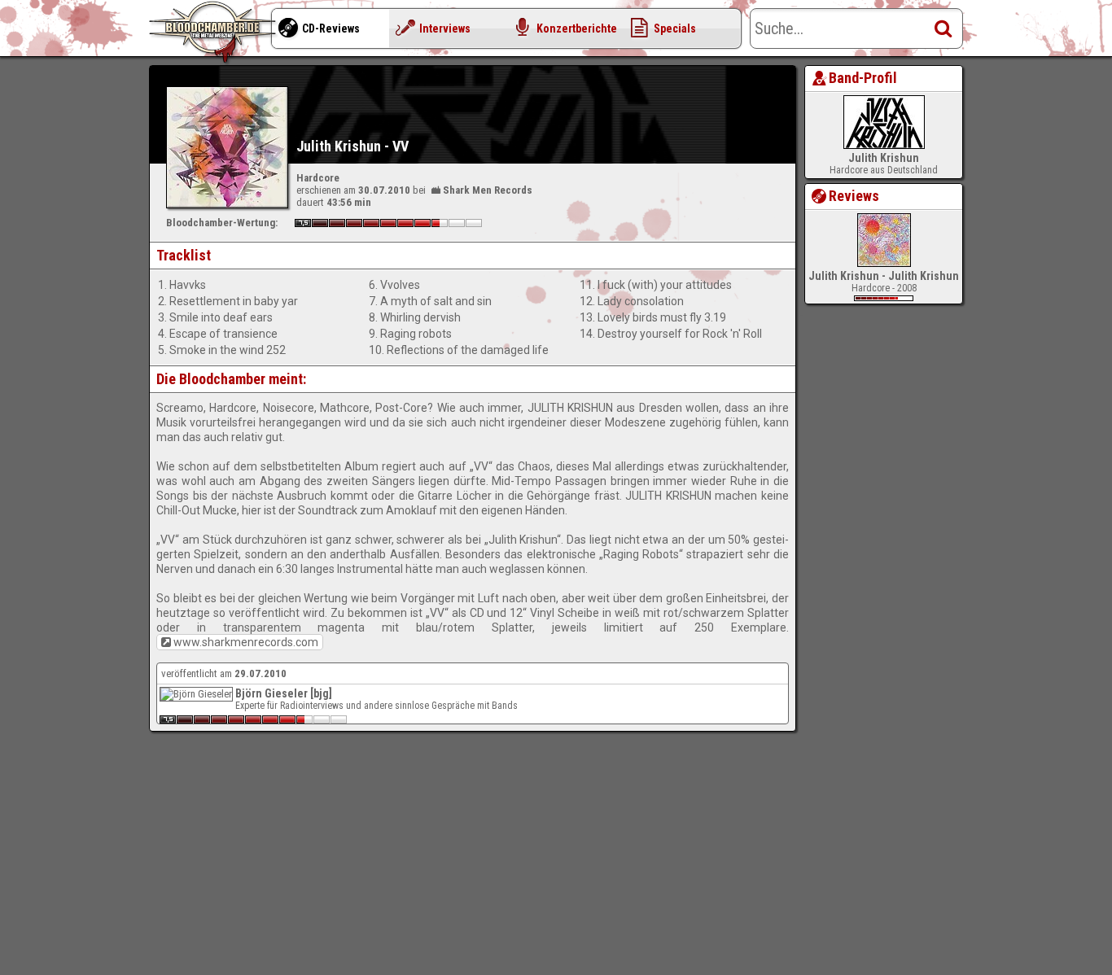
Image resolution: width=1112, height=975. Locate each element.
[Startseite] (214, 32)
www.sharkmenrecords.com (245, 642)
